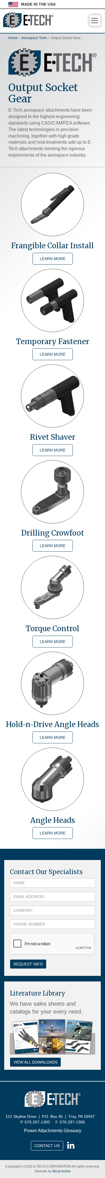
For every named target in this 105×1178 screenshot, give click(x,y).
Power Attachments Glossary (52, 1130)
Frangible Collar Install (52, 245)
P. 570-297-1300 (35, 1122)
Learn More (53, 258)
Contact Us (47, 1145)
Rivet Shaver (52, 437)
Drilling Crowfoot (52, 533)
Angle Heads (52, 820)
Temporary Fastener (52, 341)
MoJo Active (61, 1171)
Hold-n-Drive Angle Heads (52, 724)
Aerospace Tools (34, 38)
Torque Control (52, 628)
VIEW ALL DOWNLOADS (35, 1062)
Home (13, 38)
